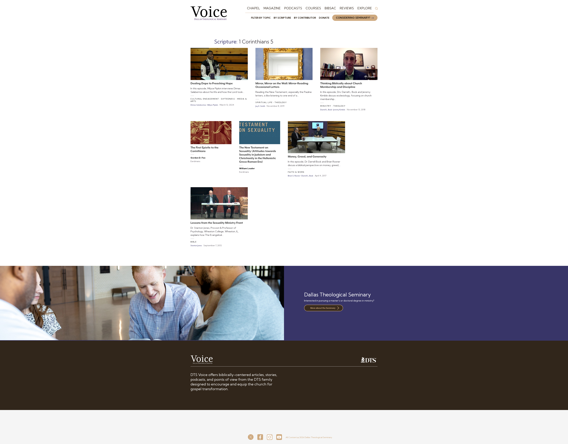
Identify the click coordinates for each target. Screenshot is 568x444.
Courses (313, 8)
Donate (324, 17)
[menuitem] (253, 8)
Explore (364, 8)
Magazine (272, 8)
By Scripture (282, 17)
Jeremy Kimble (339, 110)
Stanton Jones (196, 246)
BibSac (330, 8)
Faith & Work (296, 172)
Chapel (253, 8)
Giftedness (228, 99)
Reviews (347, 8)
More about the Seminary (322, 308)
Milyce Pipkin (212, 105)
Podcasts (293, 8)
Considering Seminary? (353, 17)
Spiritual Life (263, 102)
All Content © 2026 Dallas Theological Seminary (309, 437)
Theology (281, 102)
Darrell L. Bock (326, 110)
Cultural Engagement (205, 99)
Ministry (325, 106)
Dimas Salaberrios (198, 105)
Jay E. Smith (260, 106)
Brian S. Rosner (294, 176)
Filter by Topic (261, 17)
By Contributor (305, 17)
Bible (194, 242)
